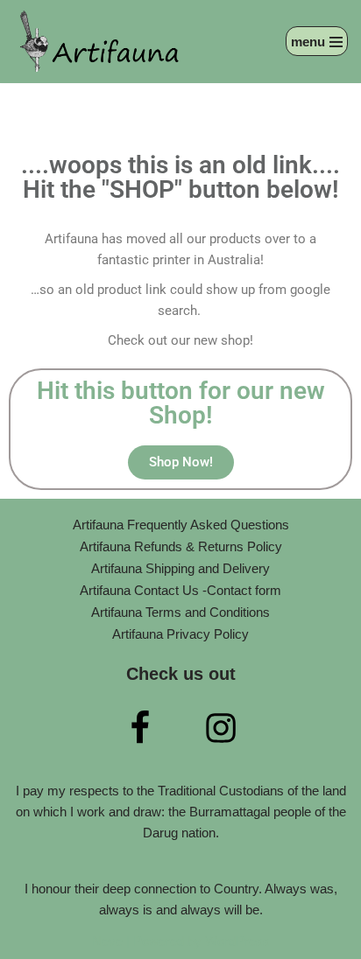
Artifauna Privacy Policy (180, 633)
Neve (107, 941)
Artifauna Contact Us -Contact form (180, 590)
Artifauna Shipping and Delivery (180, 568)
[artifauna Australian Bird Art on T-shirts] (100, 41)
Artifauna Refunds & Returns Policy (181, 546)
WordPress (237, 941)
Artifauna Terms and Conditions (180, 612)
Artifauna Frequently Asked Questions (181, 524)
